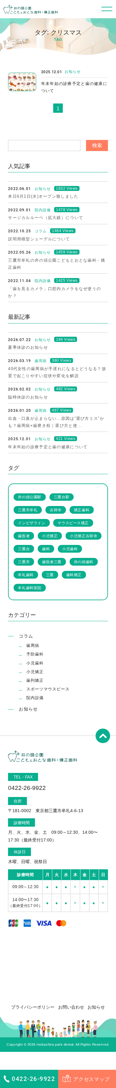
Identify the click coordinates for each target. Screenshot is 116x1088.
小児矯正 (50, 536)
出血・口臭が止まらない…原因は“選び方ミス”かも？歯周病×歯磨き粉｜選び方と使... (56, 422)
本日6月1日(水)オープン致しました (43, 196)
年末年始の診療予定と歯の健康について (74, 87)
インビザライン (31, 523)
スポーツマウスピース (48, 689)
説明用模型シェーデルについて (39, 239)
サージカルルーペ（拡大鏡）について (45, 217)
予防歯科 (35, 654)
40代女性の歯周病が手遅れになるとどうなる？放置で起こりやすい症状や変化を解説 (57, 372)
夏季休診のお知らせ (28, 347)
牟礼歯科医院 (29, 588)
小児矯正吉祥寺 (83, 536)
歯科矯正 (74, 575)
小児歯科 (70, 549)
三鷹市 (24, 562)
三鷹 (50, 575)
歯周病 (32, 645)
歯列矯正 (35, 680)
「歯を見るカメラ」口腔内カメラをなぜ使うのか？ (54, 292)
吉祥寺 (56, 510)
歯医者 (24, 536)
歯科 (46, 549)
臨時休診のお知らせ (28, 397)
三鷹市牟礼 (27, 510)
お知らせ (73, 72)
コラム (26, 636)
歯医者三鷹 (52, 562)
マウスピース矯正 (73, 523)
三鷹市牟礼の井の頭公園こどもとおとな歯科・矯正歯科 (56, 264)
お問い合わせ (71, 1007)
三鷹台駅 (61, 497)
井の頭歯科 (83, 562)
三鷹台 (24, 549)
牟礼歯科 (25, 575)
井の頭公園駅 (29, 497)
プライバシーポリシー (32, 1007)
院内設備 (35, 697)
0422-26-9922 (33, 1078)
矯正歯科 (81, 510)
